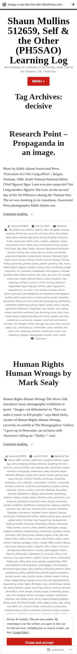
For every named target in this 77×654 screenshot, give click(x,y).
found (47, 259)
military (23, 282)
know (31, 535)
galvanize (16, 263)
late (38, 274)
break (42, 475)
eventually (60, 252)
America (10, 233)
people (43, 290)
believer (22, 237)
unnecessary (25, 327)
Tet (15, 323)
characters (59, 478)
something (55, 591)
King (25, 535)
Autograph (23, 471)
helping (10, 523)
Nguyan (32, 286)
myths (63, 550)
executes (11, 256)
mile (46, 546)
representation (61, 580)
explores (65, 505)
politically (49, 568)
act (22, 229)
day (19, 248)
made (23, 278)
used (49, 327)
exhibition (17, 505)
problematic (33, 572)
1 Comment (41, 339)
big (30, 237)
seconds (17, 312)
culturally (11, 490)
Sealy (11, 587)
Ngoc (24, 286)
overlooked (64, 557)
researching (9, 584)
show (53, 312)
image (67, 267)
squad (24, 316)
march (47, 278)
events (51, 501)
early (33, 252)
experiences (43, 505)
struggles (40, 595)
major (59, 538)
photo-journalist (13, 293)
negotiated (14, 286)
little (14, 538)
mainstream (48, 538)
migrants (38, 546)
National (60, 282)
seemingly (37, 587)
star (8, 595)
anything (52, 463)
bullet (10, 241)
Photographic (30, 565)
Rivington (37, 584)
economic (59, 497)
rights (27, 584)
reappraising (19, 580)
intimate (64, 271)
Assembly (55, 467)
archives (8, 467)
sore (66, 312)
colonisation (40, 482)
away (46, 471)
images (7, 531)
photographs (62, 293)
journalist (10, 535)
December (61, 490)
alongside (55, 229)
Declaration (24, 493)
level (55, 535)
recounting (41, 580)
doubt (25, 497)
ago (9, 463)
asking (39, 467)
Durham (42, 497)
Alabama (23, 463)
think (13, 602)
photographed (30, 293)
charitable (10, 482)
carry (65, 475)
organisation (25, 557)
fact (19, 508)
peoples (53, 290)
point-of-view (34, 297)
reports (65, 304)
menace (21, 546)
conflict (52, 482)
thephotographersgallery (55, 599)
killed (16, 274)
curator (30, 490)
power (54, 297)
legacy (48, 535)
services (66, 587)
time (52, 323)
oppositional (15, 290)
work (55, 335)
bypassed (19, 241)
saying (64, 308)
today (54, 602)
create (55, 486)
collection (27, 482)
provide (45, 572)
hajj (36, 520)
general (27, 263)
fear (28, 508)
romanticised (55, 584)
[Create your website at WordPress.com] (38, 4)
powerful (63, 297)
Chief (22, 245)
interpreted (38, 271)
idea (34, 527)
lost (16, 278)
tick (47, 323)
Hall (60, 263)
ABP (18, 460)
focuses (51, 508)
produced (38, 301)
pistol (17, 297)
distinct (17, 497)
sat (5, 587)
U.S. (15, 327)
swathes (9, 599)
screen (8, 312)
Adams (38, 229)
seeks (27, 587)
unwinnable (39, 327)
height (13, 267)
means (58, 542)
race (23, 576)
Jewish (66, 531)
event (43, 501)
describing (60, 493)
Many (40, 278)
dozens (11, 252)
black (29, 475)
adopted (48, 460)
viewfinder (47, 331)
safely (67, 584)
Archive (63, 463)
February (57, 256)
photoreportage (11, 568)
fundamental (23, 516)
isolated (57, 531)
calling (58, 475)
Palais (10, 561)
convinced (10, 248)
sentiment (28, 312)
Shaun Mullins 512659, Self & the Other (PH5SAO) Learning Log (38, 40)
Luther (36, 538)
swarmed (48, 320)
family (38, 256)
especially (22, 501)
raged (41, 304)
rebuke (30, 580)
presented (8, 301)
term (30, 599)
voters (57, 331)
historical (29, 523)
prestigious (12, 572)
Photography (61, 565)
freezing (55, 259)
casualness (12, 245)
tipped (46, 602)
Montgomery (14, 550)
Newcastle (21, 554)
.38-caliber (14, 229)
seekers (19, 587)
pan (16, 561)
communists (45, 245)
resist (20, 584)
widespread (36, 335)
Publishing (23, 304)
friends (65, 259)
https (9, 527)
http (47, 267)
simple (29, 591)
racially (31, 576)
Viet (17, 331)
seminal (56, 587)
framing (62, 512)
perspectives (54, 561)
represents (11, 308)
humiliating (57, 267)
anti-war (43, 233)
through (39, 323)
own (36, 290)
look (30, 538)
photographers (14, 565)
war (64, 331)
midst (30, 546)
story (46, 316)
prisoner (27, 301)
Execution (22, 256)
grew (19, 520)
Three (31, 323)
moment (33, 282)
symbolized (60, 320)
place (24, 568)
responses (35, 308)
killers (23, 274)
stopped (21, 595)
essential (34, 501)
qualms (54, 572)
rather (7, 580)
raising (64, 576)
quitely (9, 576)
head (6, 267)
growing (52, 263)
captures (54, 241)
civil (19, 482)
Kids (19, 535)
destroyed (51, 248)
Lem (54, 274)
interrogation (52, 271)
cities (29, 245)
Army (51, 233)
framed (52, 512)
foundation (24, 512)
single (45, 591)
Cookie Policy (21, 632)
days (24, 248)
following (62, 508)
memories (10, 546)
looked (66, 274)
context (9, 486)
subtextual (61, 595)
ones (64, 554)
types (8, 327)
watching (14, 335)
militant (54, 546)
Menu (41, 81)
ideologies (53, 527)
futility (6, 263)
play (30, 568)
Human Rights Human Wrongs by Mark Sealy (38, 373)
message (13, 282)
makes (6, 542)
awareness (36, 471)
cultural (64, 486)
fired (7, 259)
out (25, 290)
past (28, 561)
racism (39, 576)
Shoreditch (11, 591)
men (64, 278)
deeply (35, 493)
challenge (47, 478)
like (61, 535)
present (59, 568)
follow (14, 259)
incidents (17, 531)
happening (44, 520)
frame (44, 512)
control (64, 245)
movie (42, 282)
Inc (18, 271)
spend (16, 316)
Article (26, 467)
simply (37, 591)
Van (66, 327)
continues (30, 486)
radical (48, 576)
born (35, 475)
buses (50, 475)
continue (19, 486)
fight (65, 256)
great (35, 263)
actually (26, 460)
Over (30, 290)
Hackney (27, 520)
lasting (31, 274)
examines (61, 501)
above (11, 460)
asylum (66, 467)
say (58, 308)
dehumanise (46, 493)
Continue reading (15, 214)
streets (54, 316)
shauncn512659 (19, 226)
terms (37, 599)
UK (20, 606)
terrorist (8, 323)
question (64, 572)
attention (12, 471)
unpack (65, 610)
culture (21, 490)
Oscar (45, 557)
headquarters (59, 520)
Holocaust (62, 523)
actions (30, 229)
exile (31, 256)
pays (34, 561)
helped (21, 267)
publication (65, 301)
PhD (64, 561)
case (10, 478)
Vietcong (25, 331)
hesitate (31, 267)
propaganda (50, 301)
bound (42, 237)
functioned (9, 516)
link (66, 535)
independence (31, 531)
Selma (47, 587)
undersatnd (46, 606)
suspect (38, 320)
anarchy (33, 233)
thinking (22, 602)
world (62, 335)
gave (58, 516)
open (49, 286)
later (43, 274)
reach (57, 304)
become (55, 471)
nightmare (33, 554)
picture (8, 297)
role (45, 584)
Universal (34, 610)
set (36, 312)
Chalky (37, 478)
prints (22, 572)
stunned (63, 316)
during (20, 252)
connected (63, 482)
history (40, 267)
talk (17, 599)
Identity (42, 527)
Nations (10, 554)
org (15, 557)
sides (60, 312)
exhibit (7, 505)
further (34, 516)
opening (7, 557)
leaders (40, 535)
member (56, 278)
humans (26, 527)
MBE (50, 542)
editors (41, 252)
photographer (46, 293)
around (18, 467)
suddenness (13, 320)
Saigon (51, 308)
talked (23, 599)
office (57, 554)
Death (31, 248)
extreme (11, 508)
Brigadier (52, 237)
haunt (67, 263)
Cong (56, 245)
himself (19, 523)
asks (46, 467)
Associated (61, 233)
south (8, 316)
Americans (21, 233)
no (42, 554)
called (29, 241)
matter (43, 542)
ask (33, 467)
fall (23, 508)
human (17, 527)
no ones (49, 554)
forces (21, 259)
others (53, 557)
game (52, 516)
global (11, 520)
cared (63, 241)
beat (14, 237)
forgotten (12, 512)
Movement (28, 550)
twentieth (12, 606)
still (41, 316)
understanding (12, 610)
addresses (37, 460)
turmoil (65, 323)
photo (61, 290)
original (37, 557)
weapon (24, 335)
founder (36, 512)
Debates (50, 490)
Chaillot (28, 478)
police (46, 297)
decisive (40, 248)
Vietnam (35, 331)
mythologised (51, 550)
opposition (59, 286)
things (6, 602)
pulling (33, 304)
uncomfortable (31, 606)
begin (63, 471)
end (68, 497)
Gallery (43, 516)
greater (43, 263)
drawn (33, 497)
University (46, 610)
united (24, 610)
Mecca (66, 542)
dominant (63, 248)
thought (22, 323)
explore (55, 505)
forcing (30, 259)
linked (8, 538)
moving (50, 282)
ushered (58, 327)
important (10, 271)
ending (49, 252)
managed (26, 542)
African (58, 460)
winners (47, 335)
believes (9, 475)
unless (56, 610)
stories (30, 595)
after (46, 229)
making (16, 542)
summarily (26, 320)
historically (41, 523)
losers (10, 278)
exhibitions (30, 505)
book (35, 237)
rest (44, 308)
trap (60, 602)
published (11, 304)
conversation (44, 486)
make (66, 538)
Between (20, 475)
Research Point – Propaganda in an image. (38, 143)
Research (62, 226)
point (23, 297)
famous (47, 256)
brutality (62, 237)
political (38, 568)
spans (65, 591)
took (58, 323)
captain (44, 241)
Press (19, 301)
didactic (8, 497)
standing (33, 316)
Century (18, 478)
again (66, 460)
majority (31, 278)
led (49, 274)
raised (49, 304)
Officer (41, 286)
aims (14, 463)
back (8, 237)
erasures (11, 501)
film (44, 508)
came (36, 241)
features (36, 508)
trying (67, 602)
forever (39, 259)
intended (26, 271)
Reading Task (62, 456)
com (35, 245)
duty (27, 252)
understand (60, 606)
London (22, 538)
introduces (46, 531)
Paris (22, 561)
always (65, 229)
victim (11, 331)
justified (7, 274)
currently (39, 490)
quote (17, 576)
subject (50, 595)
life (59, 274)
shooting (44, 312)
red (50, 580)
